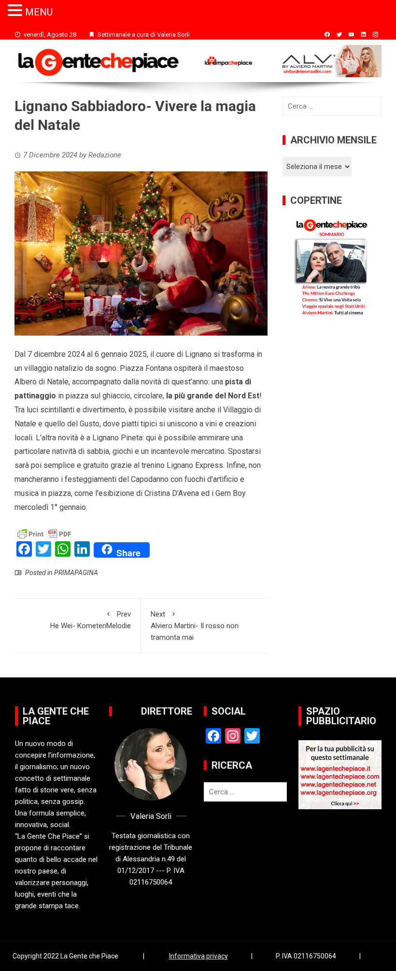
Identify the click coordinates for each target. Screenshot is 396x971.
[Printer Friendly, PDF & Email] (44, 533)
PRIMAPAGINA (76, 573)
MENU (39, 12)
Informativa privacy (198, 956)
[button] (16, 10)
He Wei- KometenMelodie (90, 620)
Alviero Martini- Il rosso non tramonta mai (195, 626)
